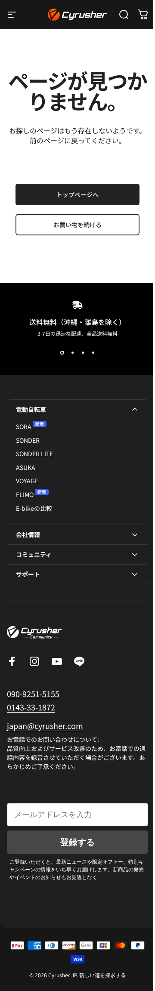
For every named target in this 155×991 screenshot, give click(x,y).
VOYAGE (27, 481)
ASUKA (25, 467)
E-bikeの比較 (34, 508)
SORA (23, 427)
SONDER (28, 440)
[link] (45, 735)
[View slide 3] (83, 353)
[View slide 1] (62, 353)
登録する (74, 852)
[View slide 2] (72, 353)
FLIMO (25, 495)
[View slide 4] (93, 353)
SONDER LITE (34, 454)
